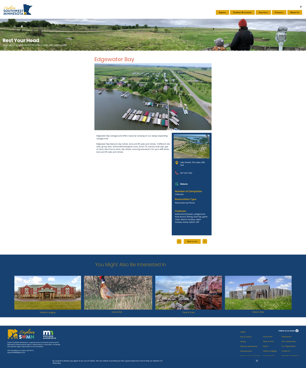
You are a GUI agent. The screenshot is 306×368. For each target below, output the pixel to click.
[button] (257, 361)
